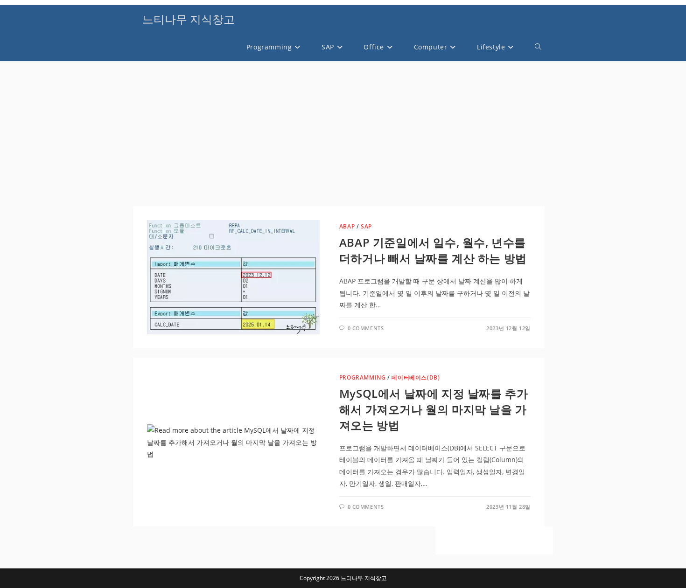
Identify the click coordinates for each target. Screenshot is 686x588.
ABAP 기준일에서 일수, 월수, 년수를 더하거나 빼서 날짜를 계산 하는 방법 (433, 250)
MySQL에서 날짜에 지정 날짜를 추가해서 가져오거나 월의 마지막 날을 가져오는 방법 (433, 409)
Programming (362, 377)
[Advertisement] (339, 136)
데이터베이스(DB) (416, 377)
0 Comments (366, 328)
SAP (366, 226)
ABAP (347, 226)
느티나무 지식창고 (188, 19)
